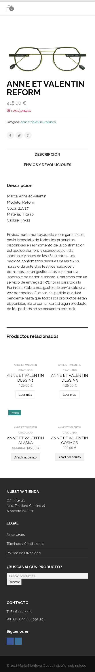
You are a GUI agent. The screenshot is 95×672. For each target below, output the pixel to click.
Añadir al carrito (25, 457)
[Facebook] (10, 641)
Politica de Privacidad (24, 553)
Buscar (14, 582)
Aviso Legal (16, 534)
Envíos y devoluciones (47, 165)
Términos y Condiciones (25, 544)
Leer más (25, 394)
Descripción (47, 154)
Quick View (25, 357)
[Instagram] (18, 641)
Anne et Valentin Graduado (38, 122)
